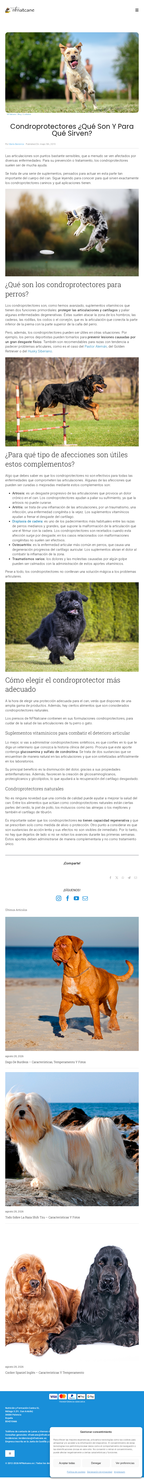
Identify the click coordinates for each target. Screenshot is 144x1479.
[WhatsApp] (123, 877)
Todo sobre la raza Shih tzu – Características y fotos (42, 1217)
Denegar (96, 1463)
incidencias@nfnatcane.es (33, 1438)
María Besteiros (16, 144)
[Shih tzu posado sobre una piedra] (72, 1074)
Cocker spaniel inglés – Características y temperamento (44, 1372)
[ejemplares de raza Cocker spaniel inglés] (72, 1229)
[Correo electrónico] (135, 877)
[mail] (85, 898)
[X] (117, 877)
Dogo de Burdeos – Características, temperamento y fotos (45, 1062)
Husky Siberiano (40, 351)
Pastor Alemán (96, 346)
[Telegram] (129, 877)
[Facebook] (110, 877)
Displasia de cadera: (27, 521)
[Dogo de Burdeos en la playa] (72, 918)
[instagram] (58, 898)
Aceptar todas (67, 1463)
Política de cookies (76, 1472)
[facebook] (67, 898)
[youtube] (76, 898)
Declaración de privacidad (99, 1472)
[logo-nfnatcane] (20, 8)
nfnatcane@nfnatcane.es (41, 1434)
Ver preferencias (125, 1463)
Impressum (119, 1472)
